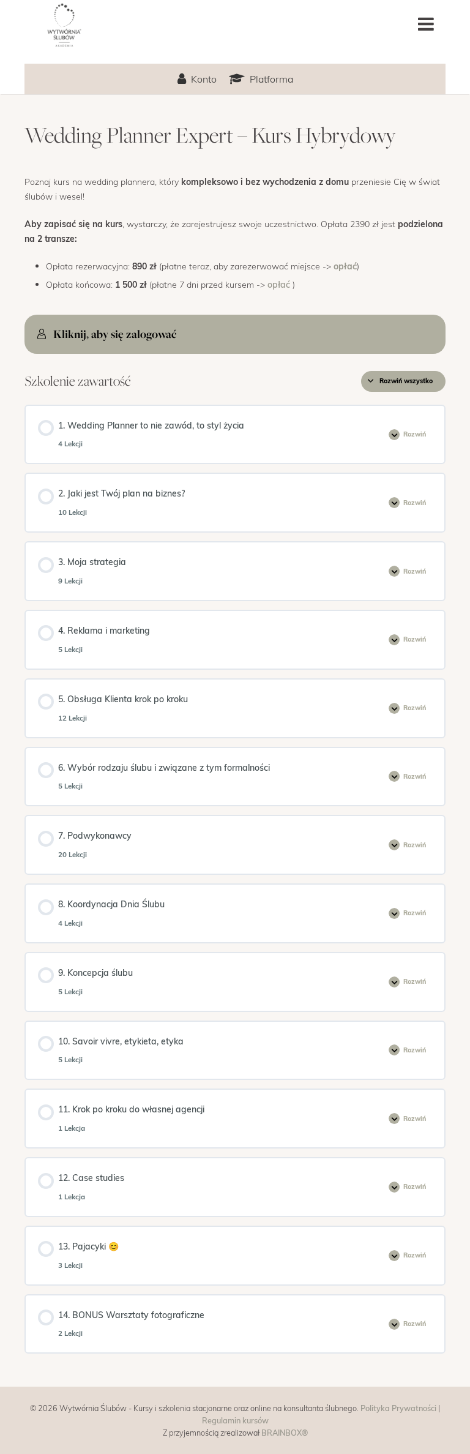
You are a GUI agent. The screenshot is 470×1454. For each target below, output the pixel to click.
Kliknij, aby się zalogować (114, 334)
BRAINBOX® (284, 1432)
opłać (345, 266)
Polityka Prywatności (398, 1408)
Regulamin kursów (235, 1420)
